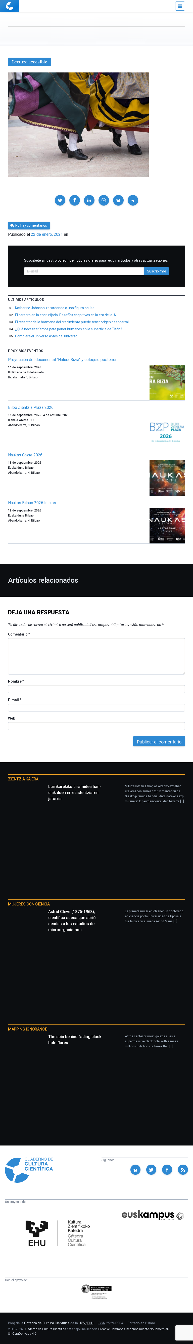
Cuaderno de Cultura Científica (45, 1329)
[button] (60, 200)
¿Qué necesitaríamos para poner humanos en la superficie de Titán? (68, 329)
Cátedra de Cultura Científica (47, 1323)
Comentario (19, 634)
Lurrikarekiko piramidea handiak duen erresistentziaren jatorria (74, 792)
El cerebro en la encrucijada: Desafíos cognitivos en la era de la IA (65, 315)
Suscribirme (156, 271)
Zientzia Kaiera (23, 779)
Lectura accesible (29, 61)
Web (11, 718)
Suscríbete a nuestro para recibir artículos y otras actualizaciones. (96, 260)
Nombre (16, 681)
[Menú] (180, 6)
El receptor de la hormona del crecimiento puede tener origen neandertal (72, 322)
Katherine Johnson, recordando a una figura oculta (54, 308)
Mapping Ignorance (27, 1029)
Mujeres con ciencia (29, 904)
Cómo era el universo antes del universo (46, 336)
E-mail (14, 700)
